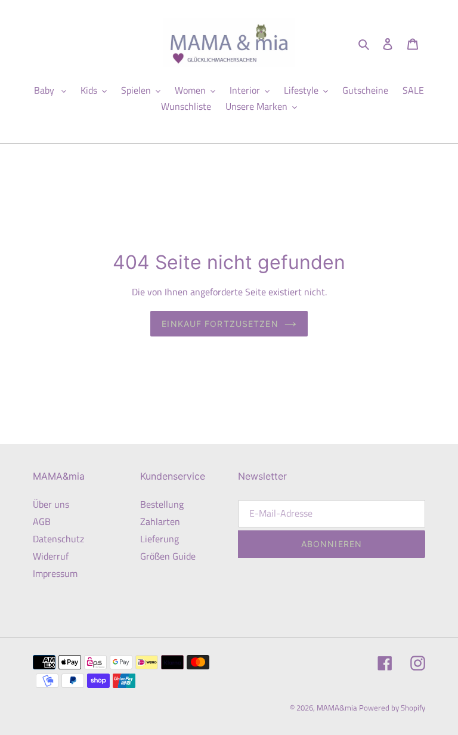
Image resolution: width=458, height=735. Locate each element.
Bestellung (162, 504)
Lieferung (159, 539)
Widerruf (51, 556)
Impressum (55, 573)
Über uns (51, 504)
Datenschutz (58, 539)
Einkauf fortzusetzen (220, 324)
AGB (42, 521)
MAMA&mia (338, 708)
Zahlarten (160, 521)
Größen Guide (168, 556)
